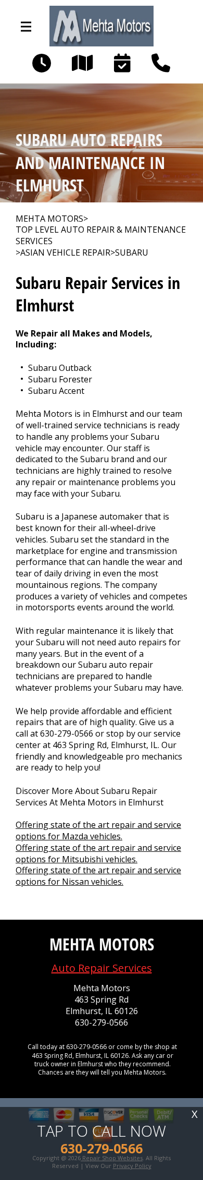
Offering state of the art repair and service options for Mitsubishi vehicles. (98, 853)
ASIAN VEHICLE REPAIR (65, 252)
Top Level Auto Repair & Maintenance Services (101, 235)
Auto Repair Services (102, 968)
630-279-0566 (66, 733)
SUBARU (131, 252)
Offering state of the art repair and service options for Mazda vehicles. (98, 830)
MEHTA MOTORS (49, 218)
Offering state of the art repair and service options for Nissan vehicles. (98, 875)
